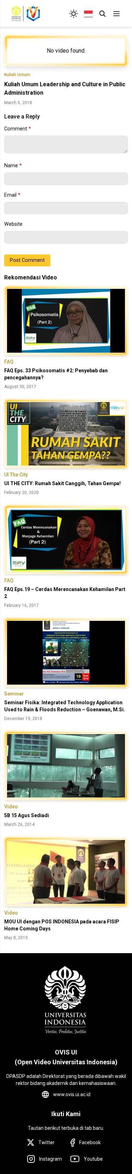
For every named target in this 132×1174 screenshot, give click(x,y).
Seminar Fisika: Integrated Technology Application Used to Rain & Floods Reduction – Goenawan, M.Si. (64, 706)
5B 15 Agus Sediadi (26, 815)
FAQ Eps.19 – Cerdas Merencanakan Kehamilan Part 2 (64, 592)
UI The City (16, 474)
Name (13, 166)
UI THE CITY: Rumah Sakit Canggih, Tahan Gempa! (62, 483)
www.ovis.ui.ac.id (71, 1094)
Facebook (90, 1142)
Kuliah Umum (17, 74)
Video (11, 806)
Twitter (46, 1142)
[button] (102, 13)
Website (13, 224)
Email (12, 195)
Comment (17, 129)
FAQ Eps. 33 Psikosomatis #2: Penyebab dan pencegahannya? (56, 374)
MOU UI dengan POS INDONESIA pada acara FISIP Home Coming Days (61, 925)
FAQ (8, 362)
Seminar (14, 694)
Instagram (50, 1159)
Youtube (93, 1159)
